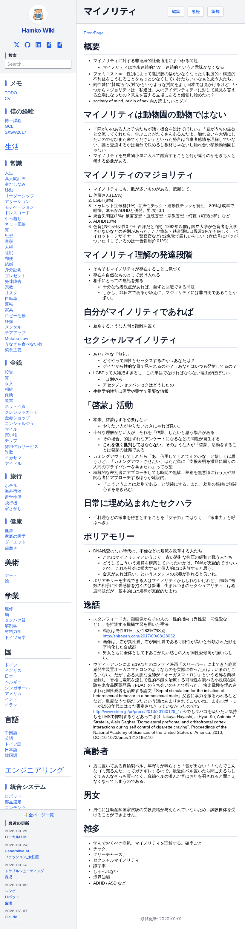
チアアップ (15, 333)
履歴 (196, 11)
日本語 (11, 750)
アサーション (17, 201)
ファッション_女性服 (22, 857)
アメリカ (13, 693)
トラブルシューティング (24, 871)
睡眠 (9, 253)
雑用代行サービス (21, 446)
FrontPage (94, 33)
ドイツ (11, 665)
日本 (9, 676)
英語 (9, 738)
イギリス (13, 670)
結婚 (9, 264)
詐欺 (9, 452)
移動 (9, 190)
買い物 (11, 435)
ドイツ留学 (15, 637)
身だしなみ (15, 184)
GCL (9, 126)
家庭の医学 (15, 536)
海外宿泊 (13, 491)
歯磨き (11, 548)
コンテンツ (15, 807)
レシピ (10, 891)
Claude (11, 917)
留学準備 (13, 497)
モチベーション (19, 207)
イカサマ (13, 458)
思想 (9, 236)
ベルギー (13, 682)
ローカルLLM (16, 837)
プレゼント (15, 276)
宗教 (9, 287)
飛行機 (11, 503)
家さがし (13, 508)
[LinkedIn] (38, 45)
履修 (9, 609)
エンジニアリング (34, 770)
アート (11, 575)
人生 (9, 173)
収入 (9, 383)
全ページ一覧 (38, 814)
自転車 (11, 298)
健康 (9, 531)
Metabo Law (16, 338)
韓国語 (11, 755)
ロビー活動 (15, 316)
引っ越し (13, 218)
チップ (11, 440)
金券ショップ (17, 418)
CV (7, 98)
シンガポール (17, 688)
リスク (11, 293)
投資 (9, 372)
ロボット (13, 796)
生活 (12, 147)
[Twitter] (17, 45)
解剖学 (11, 626)
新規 (215, 11)
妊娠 (9, 321)
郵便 (9, 258)
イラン (11, 705)
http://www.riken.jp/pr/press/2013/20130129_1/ (137, 711)
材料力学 (13, 631)
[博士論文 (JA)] (49, 45)
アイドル (13, 463)
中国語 (11, 733)
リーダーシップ (19, 196)
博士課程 (13, 120)
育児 (8, 877)
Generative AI (17, 851)
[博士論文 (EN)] (60, 45)
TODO (11, 93)
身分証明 (13, 270)
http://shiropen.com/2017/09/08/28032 (139, 636)
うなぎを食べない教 (23, 344)
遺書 (9, 400)
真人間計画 (15, 178)
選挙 (9, 241)
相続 (9, 389)
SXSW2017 (15, 132)
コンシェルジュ (19, 423)
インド (11, 699)
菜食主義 (13, 350)
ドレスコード (17, 213)
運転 (9, 304)
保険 (9, 395)
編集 (176, 11)
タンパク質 (15, 620)
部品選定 (13, 802)
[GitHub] (27, 45)
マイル (11, 429)
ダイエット (15, 542)
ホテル (11, 485)
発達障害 (13, 281)
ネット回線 (15, 224)
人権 (9, 247)
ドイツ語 (13, 744)
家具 (9, 310)
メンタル (13, 327)
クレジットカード (21, 412)
